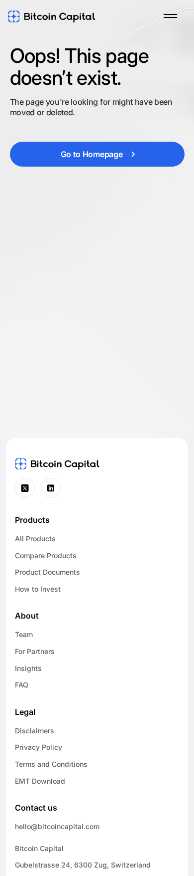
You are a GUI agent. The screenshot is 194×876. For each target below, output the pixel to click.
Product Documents (47, 572)
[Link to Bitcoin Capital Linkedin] (51, 488)
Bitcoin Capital (39, 848)
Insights (28, 668)
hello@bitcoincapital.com (57, 826)
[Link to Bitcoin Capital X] (25, 488)
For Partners (35, 651)
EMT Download (40, 781)
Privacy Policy (38, 747)
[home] (52, 15)
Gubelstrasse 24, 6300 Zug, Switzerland (83, 865)
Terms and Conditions (51, 764)
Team (24, 634)
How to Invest (38, 589)
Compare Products (46, 555)
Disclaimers (34, 730)
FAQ (21, 684)
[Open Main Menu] (170, 16)
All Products (35, 538)
